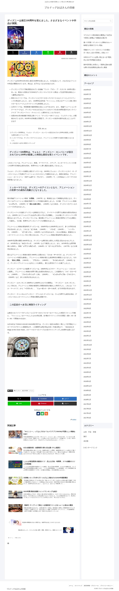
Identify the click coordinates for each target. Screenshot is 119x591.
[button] (71, 53)
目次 (39, 128)
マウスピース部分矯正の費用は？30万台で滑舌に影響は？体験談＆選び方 (98, 36)
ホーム (71, 585)
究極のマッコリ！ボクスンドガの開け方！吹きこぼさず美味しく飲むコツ (97, 51)
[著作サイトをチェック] (38, 413)
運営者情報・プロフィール (91, 585)
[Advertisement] (20, 561)
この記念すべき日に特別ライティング (23, 143)
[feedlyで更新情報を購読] (42, 413)
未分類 (10, 390)
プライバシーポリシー (106, 585)
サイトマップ (78, 585)
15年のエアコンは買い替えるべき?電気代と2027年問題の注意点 (97, 58)
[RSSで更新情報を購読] (46, 413)
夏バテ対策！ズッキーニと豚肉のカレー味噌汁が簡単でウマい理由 (98, 44)
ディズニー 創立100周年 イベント (24, 390)
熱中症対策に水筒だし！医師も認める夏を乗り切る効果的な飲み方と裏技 (98, 66)
